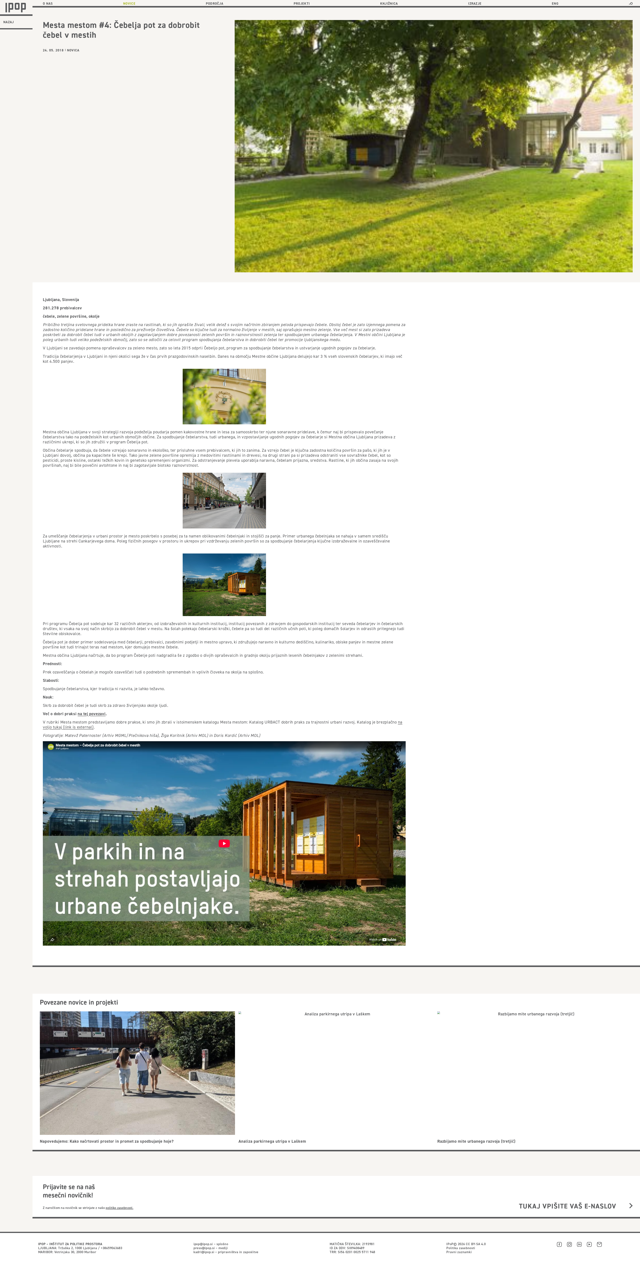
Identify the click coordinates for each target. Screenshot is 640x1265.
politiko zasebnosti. (119, 1208)
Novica (73, 50)
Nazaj (8, 22)
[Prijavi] (631, 1206)
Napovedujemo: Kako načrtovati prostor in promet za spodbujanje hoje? (107, 1141)
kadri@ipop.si (204, 1252)
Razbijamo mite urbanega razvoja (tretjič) (476, 1141)
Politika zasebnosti (460, 1248)
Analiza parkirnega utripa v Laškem (272, 1141)
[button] (631, 4)
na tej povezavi (92, 713)
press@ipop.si (204, 1248)
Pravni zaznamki (459, 1252)
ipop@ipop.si (203, 1244)
